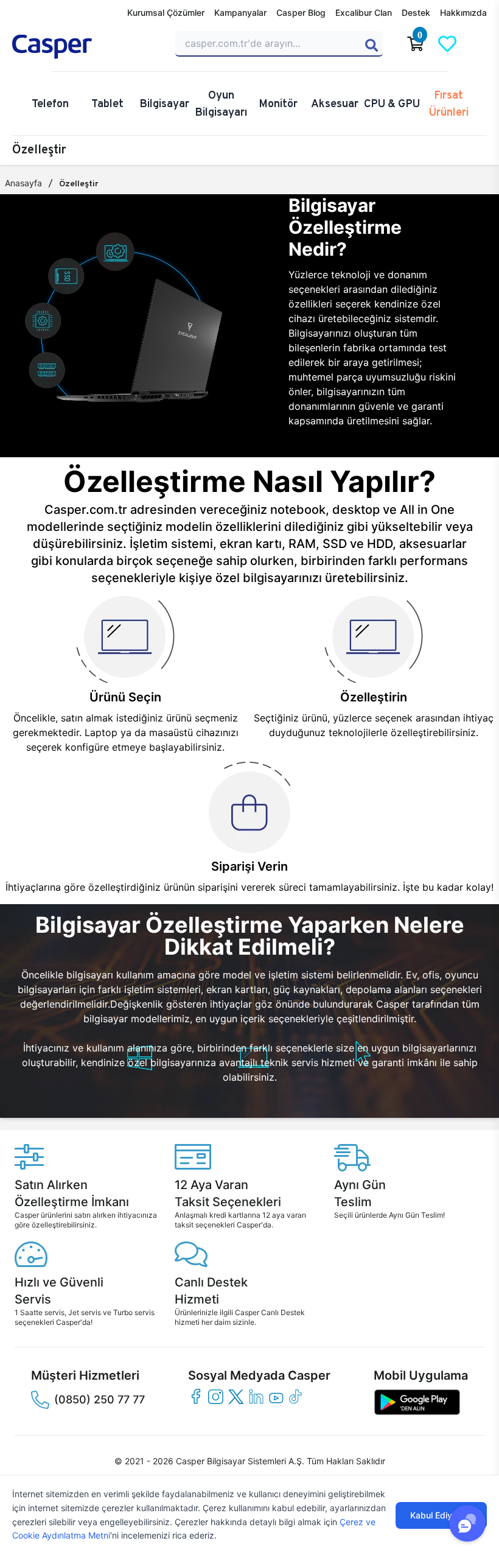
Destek (416, 12)
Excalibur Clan (363, 12)
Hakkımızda (463, 12)
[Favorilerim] (447, 44)
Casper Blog (301, 12)
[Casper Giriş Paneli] (479, 43)
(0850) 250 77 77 (99, 1399)
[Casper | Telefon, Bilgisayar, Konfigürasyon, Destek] (86, 46)
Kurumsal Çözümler (165, 12)
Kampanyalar (240, 12)
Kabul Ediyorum (441, 1515)
